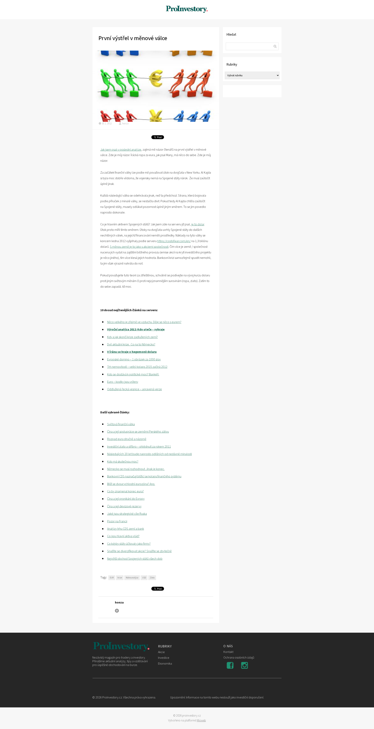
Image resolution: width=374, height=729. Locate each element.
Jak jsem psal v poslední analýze (120, 150)
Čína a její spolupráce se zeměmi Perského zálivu (138, 431)
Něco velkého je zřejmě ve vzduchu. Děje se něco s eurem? (144, 322)
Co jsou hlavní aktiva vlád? (123, 536)
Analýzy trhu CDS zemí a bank (125, 529)
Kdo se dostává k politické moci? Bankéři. (133, 374)
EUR (112, 577)
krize (119, 577)
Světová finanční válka (121, 424)
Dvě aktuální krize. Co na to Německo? (131, 344)
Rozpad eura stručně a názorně (126, 439)
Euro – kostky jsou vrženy (122, 382)
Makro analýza (132, 577)
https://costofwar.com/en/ (174, 241)
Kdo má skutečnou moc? (122, 461)
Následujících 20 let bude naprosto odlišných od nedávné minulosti (149, 454)
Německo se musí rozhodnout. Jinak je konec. (136, 469)
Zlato (152, 577)
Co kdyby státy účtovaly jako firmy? (129, 544)
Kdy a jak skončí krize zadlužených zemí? (132, 337)
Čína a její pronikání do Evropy (126, 499)
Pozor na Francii (117, 521)
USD (144, 577)
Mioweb (201, 720)
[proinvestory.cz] (187, 9)
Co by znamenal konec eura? (125, 491)
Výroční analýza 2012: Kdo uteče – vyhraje (136, 329)
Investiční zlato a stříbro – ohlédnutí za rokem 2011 (139, 446)
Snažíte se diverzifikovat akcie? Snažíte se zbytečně (139, 551)
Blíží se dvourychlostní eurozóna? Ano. (131, 484)
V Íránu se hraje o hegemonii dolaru (132, 352)
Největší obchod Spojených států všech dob (134, 559)
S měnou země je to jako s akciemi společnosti (139, 247)
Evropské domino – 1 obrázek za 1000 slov (134, 359)
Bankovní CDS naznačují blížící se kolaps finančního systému (144, 476)
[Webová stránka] (117, 611)
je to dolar (197, 224)
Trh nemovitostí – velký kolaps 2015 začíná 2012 (137, 367)
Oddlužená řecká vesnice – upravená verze (134, 389)
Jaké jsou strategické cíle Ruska (127, 514)
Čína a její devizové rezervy (124, 506)
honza (125, 123)
